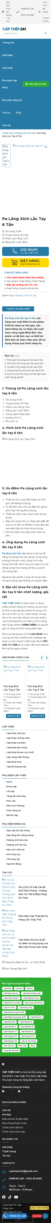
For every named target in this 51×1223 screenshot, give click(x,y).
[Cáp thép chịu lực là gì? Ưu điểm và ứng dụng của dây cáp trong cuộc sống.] (9, 943)
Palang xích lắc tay (25, 133)
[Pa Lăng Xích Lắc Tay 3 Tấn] (37, 675)
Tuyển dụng (9, 1151)
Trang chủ (14, 29)
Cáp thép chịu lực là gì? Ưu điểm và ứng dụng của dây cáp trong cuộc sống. (33, 943)
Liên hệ (6, 1110)
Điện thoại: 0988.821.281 (14, 1216)
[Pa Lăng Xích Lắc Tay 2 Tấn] (13, 675)
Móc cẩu (25, 801)
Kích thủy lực (25, 854)
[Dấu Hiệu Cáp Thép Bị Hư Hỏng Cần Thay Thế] (9, 918)
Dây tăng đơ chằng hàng (25, 835)
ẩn (17, 356)
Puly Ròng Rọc (25, 810)
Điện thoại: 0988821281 (25, 251)
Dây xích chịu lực (25, 849)
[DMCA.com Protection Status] (39, 1209)
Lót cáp (25, 791)
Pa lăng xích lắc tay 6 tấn (20, 318)
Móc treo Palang (25, 805)
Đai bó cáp (25, 815)
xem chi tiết (13, 716)
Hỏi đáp (6, 1114)
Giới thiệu (7, 1147)
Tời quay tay (25, 859)
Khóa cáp (25, 786)
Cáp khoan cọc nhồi (25, 752)
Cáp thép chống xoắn (25, 738)
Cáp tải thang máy (25, 766)
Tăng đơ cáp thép (25, 796)
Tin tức (6, 1155)
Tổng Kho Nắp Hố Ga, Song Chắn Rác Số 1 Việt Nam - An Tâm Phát (25, 961)
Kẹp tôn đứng (25, 864)
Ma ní (25, 781)
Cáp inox (25, 762)
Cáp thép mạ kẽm (25, 742)
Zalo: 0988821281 (40, 1216)
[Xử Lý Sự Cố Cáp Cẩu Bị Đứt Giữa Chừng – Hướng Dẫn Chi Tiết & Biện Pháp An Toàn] (9, 892)
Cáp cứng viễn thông (25, 757)
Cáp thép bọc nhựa (25, 747)
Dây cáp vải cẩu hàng (25, 830)
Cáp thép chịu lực (25, 733)
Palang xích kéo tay (25, 840)
